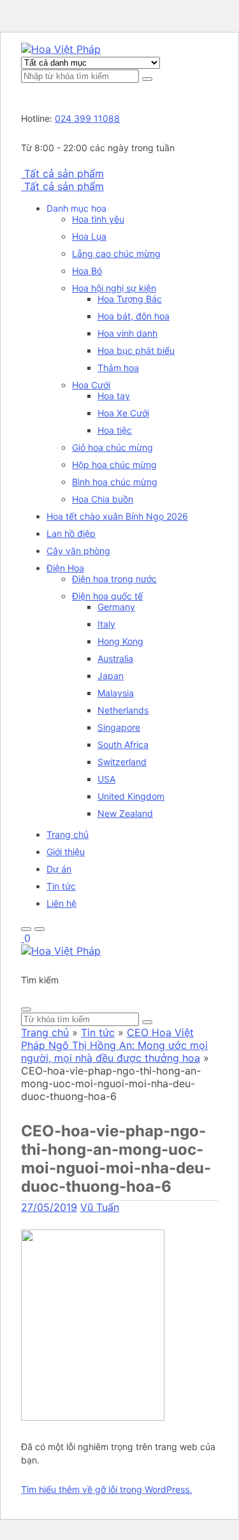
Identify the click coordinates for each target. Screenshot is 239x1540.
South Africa (123, 744)
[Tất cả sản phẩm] (22, 173)
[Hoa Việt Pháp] (61, 49)
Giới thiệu (66, 851)
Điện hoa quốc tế (107, 595)
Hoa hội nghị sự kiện (114, 287)
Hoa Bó (87, 270)
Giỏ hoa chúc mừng (112, 447)
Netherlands (123, 710)
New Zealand (125, 813)
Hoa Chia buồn (102, 499)
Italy (106, 624)
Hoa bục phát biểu (136, 350)
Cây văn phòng (78, 550)
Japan (111, 675)
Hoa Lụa (89, 236)
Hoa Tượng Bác (130, 298)
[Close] (26, 1009)
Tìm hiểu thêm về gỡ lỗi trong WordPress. (106, 1489)
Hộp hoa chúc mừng (114, 464)
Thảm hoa (118, 367)
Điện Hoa (65, 567)
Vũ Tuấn (99, 1207)
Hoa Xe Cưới (123, 412)
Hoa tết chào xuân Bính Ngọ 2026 (117, 516)
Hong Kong (120, 641)
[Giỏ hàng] (22, 938)
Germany (116, 606)
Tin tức (61, 886)
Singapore (119, 727)
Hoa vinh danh (127, 333)
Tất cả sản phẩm (64, 173)
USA (106, 779)
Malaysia (116, 692)
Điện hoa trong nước (114, 578)
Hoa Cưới (91, 384)
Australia (115, 658)
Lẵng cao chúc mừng (116, 253)
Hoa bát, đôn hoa (134, 316)
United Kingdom (131, 796)
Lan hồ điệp (71, 533)
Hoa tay (114, 395)
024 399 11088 (87, 118)
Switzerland (122, 761)
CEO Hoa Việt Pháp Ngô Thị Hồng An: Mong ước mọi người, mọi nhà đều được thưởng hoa (114, 1045)
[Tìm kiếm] (147, 79)
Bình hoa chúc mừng (114, 481)
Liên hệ (61, 903)
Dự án (59, 868)
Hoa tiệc (115, 430)
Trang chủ (68, 834)
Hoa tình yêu (98, 219)
